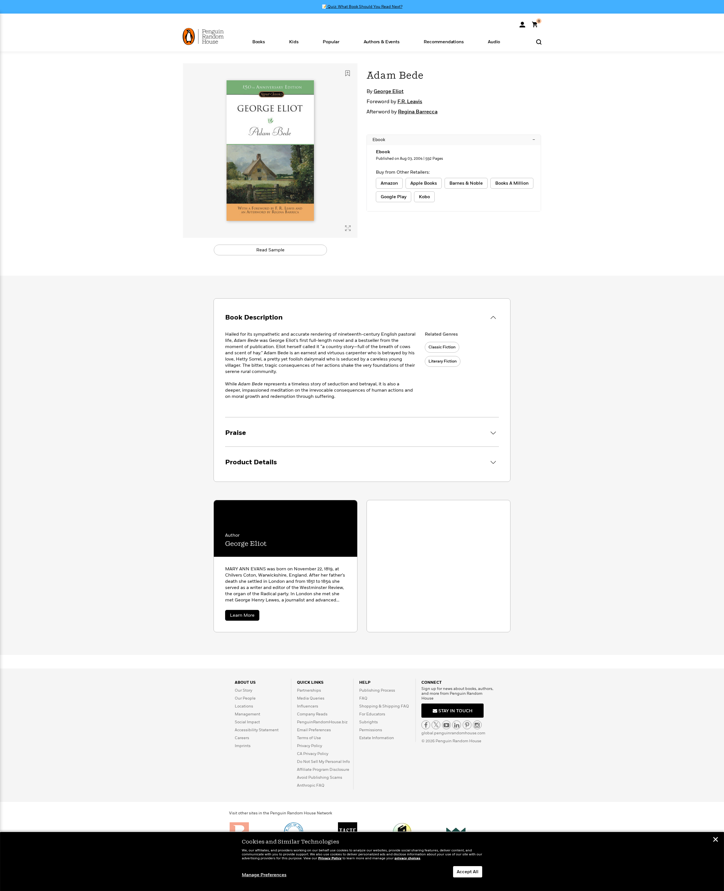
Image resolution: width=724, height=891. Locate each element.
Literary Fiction (442, 361)
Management (247, 714)
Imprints (243, 745)
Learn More (244, 616)
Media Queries (310, 698)
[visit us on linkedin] (456, 724)
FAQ (363, 698)
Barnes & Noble (466, 183)
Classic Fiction (442, 347)
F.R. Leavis (409, 101)
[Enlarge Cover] (348, 228)
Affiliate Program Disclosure (323, 769)
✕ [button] (715, 840)
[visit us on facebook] (425, 724)
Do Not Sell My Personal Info (323, 761)
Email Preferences (314, 730)
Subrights (368, 722)
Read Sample (270, 250)
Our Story (243, 690)
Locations (244, 706)
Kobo (424, 197)
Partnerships (309, 690)
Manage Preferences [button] (264, 874)
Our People (245, 698)
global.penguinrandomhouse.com (453, 733)
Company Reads (312, 714)
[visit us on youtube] (446, 724)
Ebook (453, 140)
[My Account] (522, 23)
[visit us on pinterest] (467, 724)
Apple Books (423, 183)
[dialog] (362, 861)
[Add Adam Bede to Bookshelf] (347, 73)
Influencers (307, 706)
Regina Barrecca (418, 112)
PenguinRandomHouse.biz (322, 722)
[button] (258, 41)
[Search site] (539, 41)
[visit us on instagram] (477, 724)
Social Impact (247, 722)
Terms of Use (309, 738)
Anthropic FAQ (310, 785)
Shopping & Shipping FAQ (384, 706)
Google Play (393, 197)
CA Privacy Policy (312, 753)
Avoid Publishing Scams (319, 777)
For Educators (372, 714)
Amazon (389, 183)
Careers (242, 738)
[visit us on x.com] (436, 724)
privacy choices (407, 858)
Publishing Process (377, 690)
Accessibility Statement (257, 730)
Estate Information (376, 738)
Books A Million (512, 183)
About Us (245, 682)
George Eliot (389, 91)
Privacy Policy (309, 745)
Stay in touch (455, 711)
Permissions (370, 730)
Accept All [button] (468, 872)
